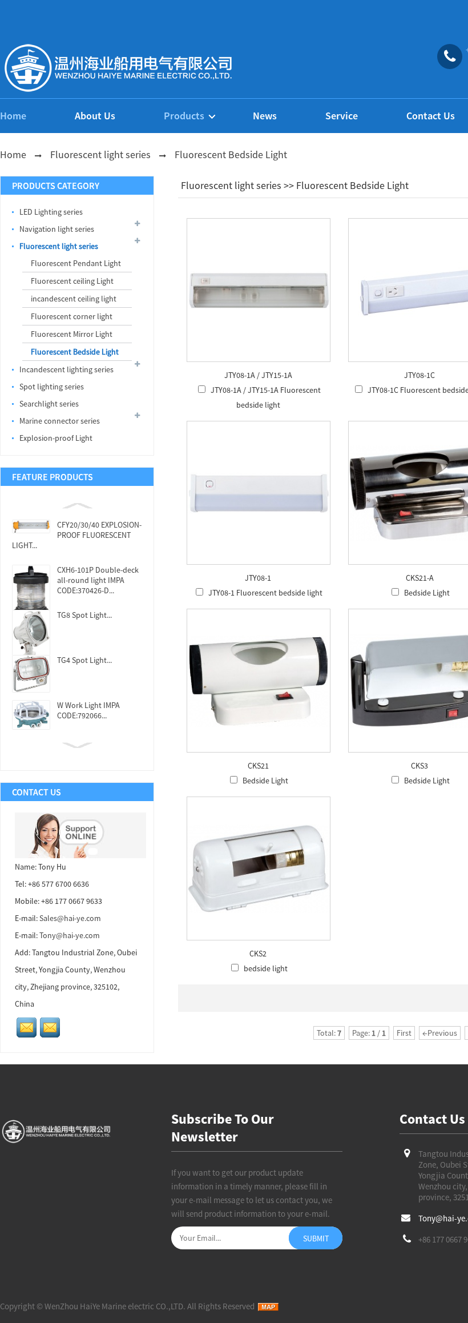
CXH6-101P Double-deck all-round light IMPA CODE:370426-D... (98, 580)
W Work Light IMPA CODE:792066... (88, 710)
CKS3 (419, 766)
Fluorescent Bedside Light (231, 154)
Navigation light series (56, 229)
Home (13, 115)
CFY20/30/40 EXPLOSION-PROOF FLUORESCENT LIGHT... (77, 535)
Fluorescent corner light (71, 316)
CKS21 (258, 766)
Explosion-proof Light (55, 438)
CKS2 (258, 953)
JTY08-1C (419, 375)
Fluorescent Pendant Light (76, 263)
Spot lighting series (51, 386)
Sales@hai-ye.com (70, 918)
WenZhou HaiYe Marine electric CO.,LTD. (115, 1306)
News (265, 115)
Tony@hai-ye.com (69, 935)
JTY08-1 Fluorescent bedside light (265, 593)
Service (341, 115)
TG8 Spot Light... (84, 615)
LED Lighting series (51, 212)
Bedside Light (427, 593)
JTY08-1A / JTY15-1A (258, 375)
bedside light (266, 968)
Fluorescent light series (100, 154)
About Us (95, 115)
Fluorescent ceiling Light (72, 281)
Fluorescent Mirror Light (71, 334)
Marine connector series (59, 421)
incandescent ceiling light (73, 298)
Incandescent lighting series (66, 369)
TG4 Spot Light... (84, 660)
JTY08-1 (258, 578)
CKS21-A (420, 578)
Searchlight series (49, 404)
